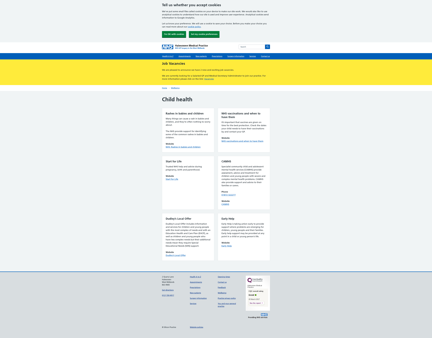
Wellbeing (175, 88)
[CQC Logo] (255, 282)
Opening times (224, 277)
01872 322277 (229, 195)
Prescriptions (217, 56)
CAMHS (225, 204)
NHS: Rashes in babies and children (183, 147)
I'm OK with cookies (174, 34)
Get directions (168, 290)
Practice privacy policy (227, 298)
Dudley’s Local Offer (176, 255)
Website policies (196, 327)
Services (252, 56)
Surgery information (235, 56)
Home (164, 88)
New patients (201, 56)
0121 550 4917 (168, 295)
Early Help (227, 246)
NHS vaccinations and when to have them (242, 141)
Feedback (222, 287)
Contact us (265, 56)
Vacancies (209, 79)
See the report (255, 303)
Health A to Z (167, 56)
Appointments (185, 56)
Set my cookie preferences (204, 34)
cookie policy (194, 26)
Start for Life (172, 179)
